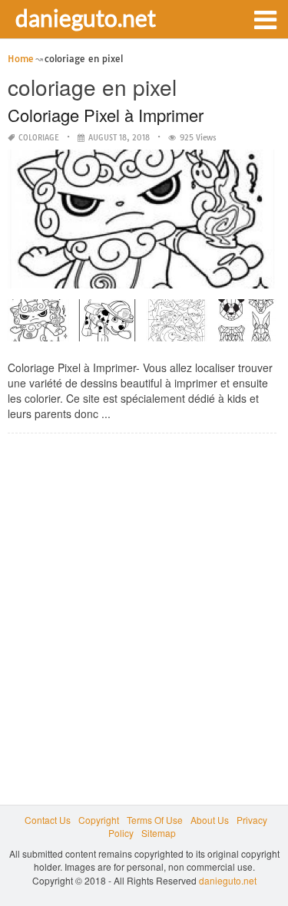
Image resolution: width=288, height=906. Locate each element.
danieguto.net (85, 17)
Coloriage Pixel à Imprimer (106, 115)
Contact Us (48, 819)
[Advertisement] (144, 589)
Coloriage (38, 138)
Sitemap (158, 832)
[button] (265, 18)
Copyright (98, 819)
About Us (209, 819)
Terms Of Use (155, 819)
